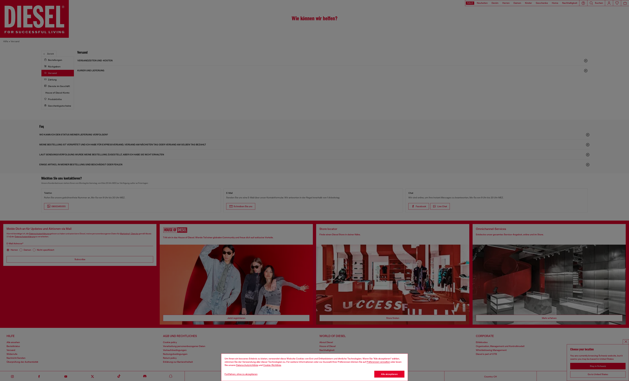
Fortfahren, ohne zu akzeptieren (241, 374)
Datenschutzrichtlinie (247, 365)
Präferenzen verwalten (378, 362)
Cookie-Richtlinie (272, 365)
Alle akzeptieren (389, 374)
